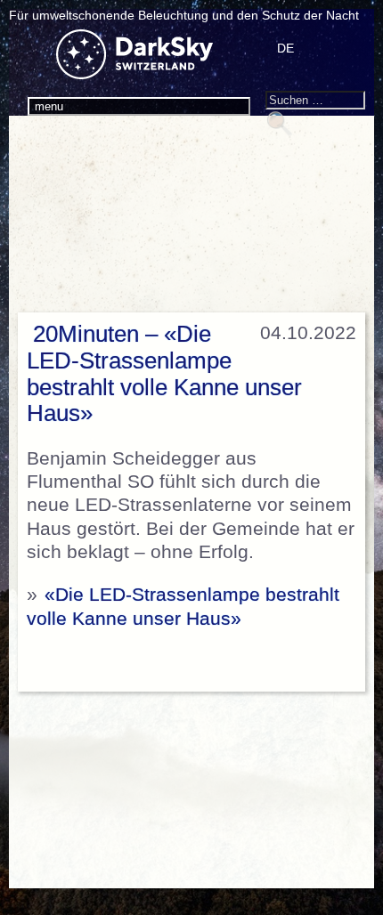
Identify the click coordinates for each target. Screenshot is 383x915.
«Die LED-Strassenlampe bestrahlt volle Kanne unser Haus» (183, 606)
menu (49, 106)
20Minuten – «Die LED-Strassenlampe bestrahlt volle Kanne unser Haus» (164, 373)
